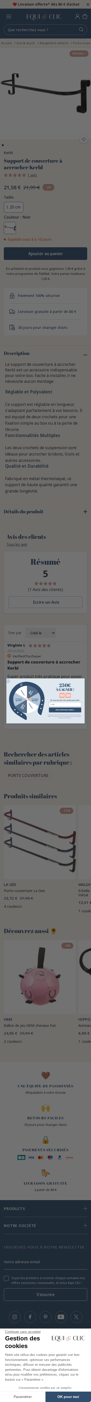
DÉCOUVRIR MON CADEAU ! (65, 710)
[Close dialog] (8, 681)
